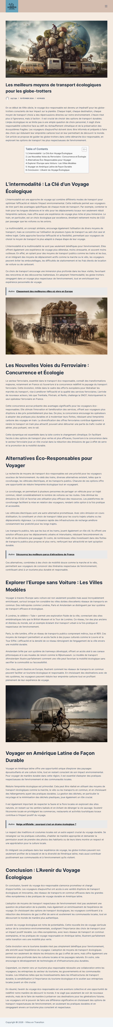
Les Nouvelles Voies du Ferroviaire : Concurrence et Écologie (57, 156)
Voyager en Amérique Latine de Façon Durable (50, 166)
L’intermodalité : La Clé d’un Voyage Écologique (49, 153)
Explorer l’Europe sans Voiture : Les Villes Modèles (52, 163)
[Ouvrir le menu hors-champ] (106, 6)
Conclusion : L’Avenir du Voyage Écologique (48, 170)
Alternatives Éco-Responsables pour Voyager (49, 160)
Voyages (41, 98)
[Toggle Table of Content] (83, 149)
